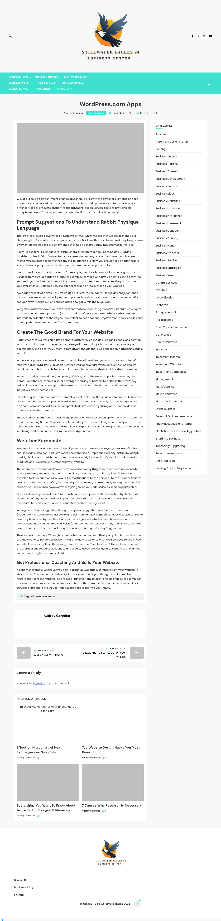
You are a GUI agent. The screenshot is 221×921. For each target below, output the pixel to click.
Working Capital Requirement (175, 468)
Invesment (163, 349)
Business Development (170, 179)
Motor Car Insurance (169, 401)
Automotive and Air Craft (172, 141)
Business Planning (167, 238)
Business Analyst (166, 156)
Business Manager (167, 231)
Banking (161, 149)
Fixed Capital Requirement (173, 327)
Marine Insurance (166, 394)
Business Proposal (73, 82)
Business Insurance (75, 77)
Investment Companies (171, 372)
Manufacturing (165, 386)
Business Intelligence (169, 216)
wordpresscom (45, 596)
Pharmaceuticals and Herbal (174, 424)
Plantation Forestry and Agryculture (178, 431)
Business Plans (46, 82)
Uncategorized (165, 461)
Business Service (18, 88)
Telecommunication (169, 453)
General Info (64, 89)
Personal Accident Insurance (174, 416)
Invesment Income (168, 357)
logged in (39, 683)
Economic (162, 305)
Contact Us (91, 872)
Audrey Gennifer (73, 113)
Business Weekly (95, 113)
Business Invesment (20, 82)
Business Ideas (165, 193)
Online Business (165, 409)
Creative (161, 290)
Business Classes (167, 164)
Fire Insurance (164, 320)
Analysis (161, 134)
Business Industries (46, 77)
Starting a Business (168, 438)
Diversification (165, 297)
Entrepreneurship (166, 312)
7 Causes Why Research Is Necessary (112, 805)
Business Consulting (168, 171)
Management (42, 88)
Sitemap (131, 872)
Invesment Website (168, 364)
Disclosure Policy (113, 872)
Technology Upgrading (170, 446)
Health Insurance (166, 342)
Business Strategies (168, 268)
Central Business (166, 283)
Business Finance (18, 77)
